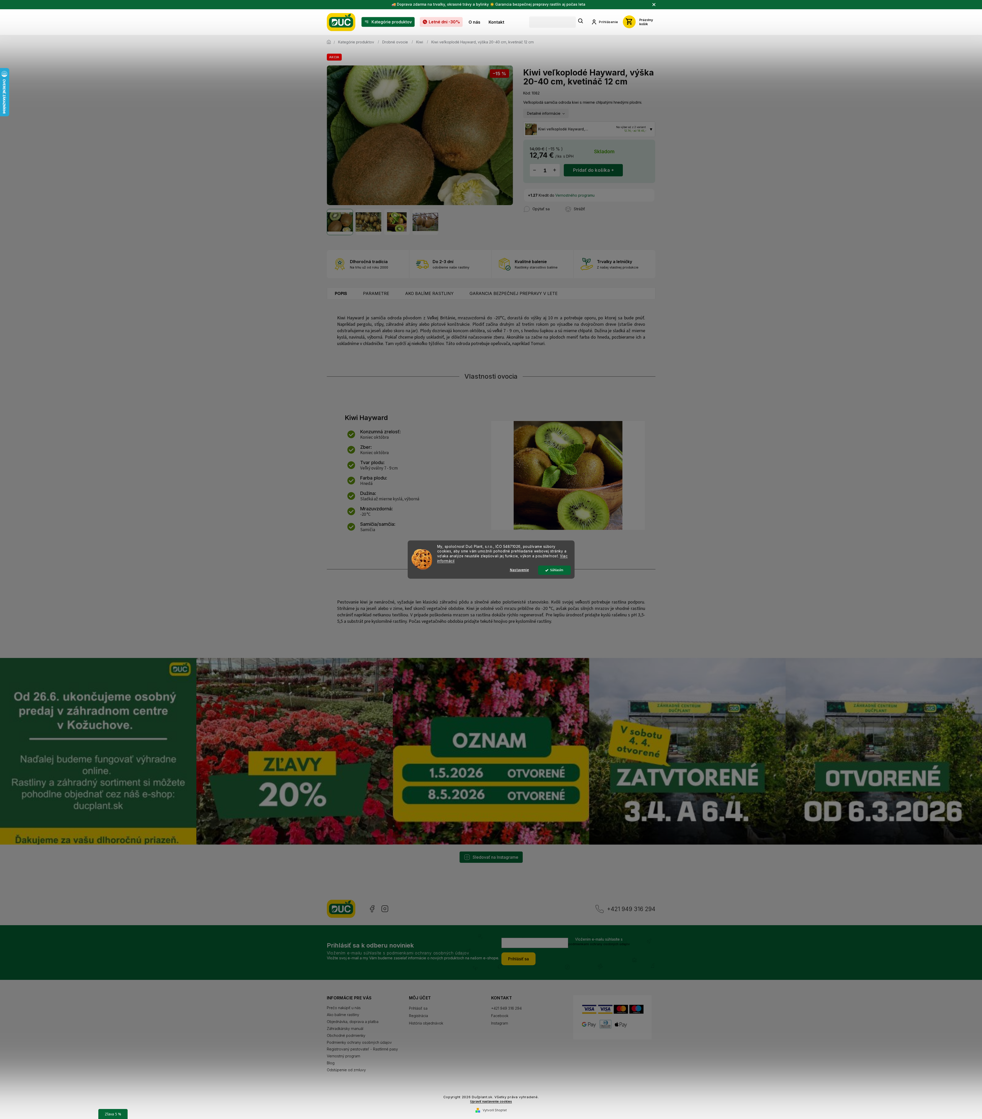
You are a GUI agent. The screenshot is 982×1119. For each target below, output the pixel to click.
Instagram (385, 909)
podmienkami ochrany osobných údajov (599, 944)
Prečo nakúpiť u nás (344, 1008)
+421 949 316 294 (631, 908)
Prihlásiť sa (518, 958)
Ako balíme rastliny (343, 1014)
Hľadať (581, 21)
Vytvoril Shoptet (495, 1110)
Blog (331, 1063)
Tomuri (538, 343)
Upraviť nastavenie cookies (491, 1101)
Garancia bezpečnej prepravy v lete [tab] (514, 293)
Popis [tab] (341, 293)
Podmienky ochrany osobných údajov (359, 1042)
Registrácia (418, 1015)
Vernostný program (343, 1056)
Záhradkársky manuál (345, 1028)
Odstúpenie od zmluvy (346, 1070)
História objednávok (426, 1023)
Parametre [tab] (376, 293)
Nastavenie (519, 570)
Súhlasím (556, 570)
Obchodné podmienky (346, 1035)
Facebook (371, 909)
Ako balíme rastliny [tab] (429, 293)
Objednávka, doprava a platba (352, 1021)
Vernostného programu (575, 195)
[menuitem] (388, 22)
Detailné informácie (543, 113)
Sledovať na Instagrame (495, 857)
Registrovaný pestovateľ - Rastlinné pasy (362, 1049)
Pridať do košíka (591, 170)
